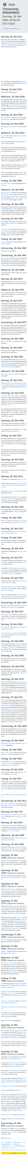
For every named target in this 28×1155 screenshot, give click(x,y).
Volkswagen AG (18, 444)
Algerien (15, 633)
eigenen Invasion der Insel (14, 1110)
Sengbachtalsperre (12, 607)
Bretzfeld (23, 1078)
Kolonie (11, 629)
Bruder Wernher (5, 1041)
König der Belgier (15, 395)
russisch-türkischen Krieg (10, 805)
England (22, 1114)
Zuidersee (16, 511)
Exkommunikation (15, 913)
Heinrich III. (22, 963)
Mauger (3, 1090)
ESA (18, 39)
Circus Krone (6, 590)
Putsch (5, 520)
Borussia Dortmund (6, 192)
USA (4, 635)
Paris (16, 924)
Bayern (3, 816)
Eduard (6, 940)
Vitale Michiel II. (18, 1030)
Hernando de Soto (6, 860)
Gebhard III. (12, 1064)
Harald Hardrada (11, 1101)
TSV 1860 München (9, 341)
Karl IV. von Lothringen (12, 831)
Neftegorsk (7, 223)
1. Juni (4, 135)
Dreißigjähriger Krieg (7, 825)
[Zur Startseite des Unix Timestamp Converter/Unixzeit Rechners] (5, 4)
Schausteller (7, 587)
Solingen (5, 605)
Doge (12, 1030)
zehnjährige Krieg (22, 682)
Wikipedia (8, 1138)
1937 (22, 429)
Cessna (11, 260)
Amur (6, 754)
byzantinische (7, 1094)
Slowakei (3, 185)
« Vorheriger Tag (7, 28)
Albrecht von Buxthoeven (8, 991)
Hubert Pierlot (6, 405)
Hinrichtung (20, 729)
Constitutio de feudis (15, 1070)
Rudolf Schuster (7, 183)
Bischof (20, 1001)
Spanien (10, 633)
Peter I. (3, 891)
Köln (16, 533)
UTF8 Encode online (19, 1146)
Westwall (8, 431)
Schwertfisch (13, 774)
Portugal (4, 633)
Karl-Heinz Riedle (8, 196)
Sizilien (17, 1096)
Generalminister (18, 921)
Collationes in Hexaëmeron (12, 928)
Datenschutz (17, 1142)
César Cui (8, 582)
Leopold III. (4, 395)
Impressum (8, 1142)
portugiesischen (12, 891)
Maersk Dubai (13, 209)
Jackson (11, 761)
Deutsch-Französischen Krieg (15, 709)
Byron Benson (21, 673)
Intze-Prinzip (22, 605)
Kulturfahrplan (16, 985)
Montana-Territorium (9, 743)
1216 (15, 1002)
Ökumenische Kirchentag (19, 135)
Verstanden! (14, 1153)
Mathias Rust (4, 258)
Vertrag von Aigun (9, 752)
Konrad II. (5, 1072)
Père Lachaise (11, 721)
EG (16, 283)
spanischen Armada (19, 847)
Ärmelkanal (17, 849)
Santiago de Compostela (8, 1086)
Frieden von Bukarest (9, 803)
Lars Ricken (21, 196)
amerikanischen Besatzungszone (14, 383)
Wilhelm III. (8, 1058)
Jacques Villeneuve (6, 229)
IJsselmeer (24, 83)
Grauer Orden (22, 479)
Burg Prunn (23, 1082)
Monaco (3, 242)
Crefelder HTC (8, 117)
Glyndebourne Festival (13, 491)
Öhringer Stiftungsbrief (16, 1066)
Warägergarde (7, 1099)
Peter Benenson (5, 363)
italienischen (18, 983)
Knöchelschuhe (5, 1014)
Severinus (16, 1128)
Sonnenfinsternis (19, 635)
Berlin (7, 137)
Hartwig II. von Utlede (12, 993)
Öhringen (22, 1063)
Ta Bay (20, 860)
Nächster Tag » (16, 28)
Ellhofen (3, 1080)
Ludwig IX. (13, 965)
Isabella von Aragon (9, 953)
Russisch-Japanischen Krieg (15, 596)
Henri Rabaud (13, 485)
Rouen (19, 1090)
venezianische (7, 1030)
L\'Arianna (17, 838)
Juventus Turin (15, 198)
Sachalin (15, 223)
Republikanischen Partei (8, 573)
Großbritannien (5, 627)
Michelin (14, 658)
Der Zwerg (18, 531)
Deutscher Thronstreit (7, 1007)
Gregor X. (19, 917)
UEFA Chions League (7, 194)
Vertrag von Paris (8, 963)
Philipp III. (3, 951)
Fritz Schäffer (5, 385)
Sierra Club (12, 647)
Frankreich (16, 431)
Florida (6, 862)
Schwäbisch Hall (10, 1082)
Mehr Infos (24, 1150)
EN (2, 1142)
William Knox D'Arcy (6, 614)
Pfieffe (21, 1080)
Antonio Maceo (5, 687)
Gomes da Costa (20, 520)
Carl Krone (13, 587)
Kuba (4, 682)
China (23, 754)
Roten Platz (22, 260)
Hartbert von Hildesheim (8, 1001)
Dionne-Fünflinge (8, 499)
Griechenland (18, 281)
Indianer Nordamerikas (12, 765)
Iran (4, 620)
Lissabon (8, 849)
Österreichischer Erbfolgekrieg (9, 814)
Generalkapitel (16, 906)
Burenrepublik (20, 627)
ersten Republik (15, 522)
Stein (7, 985)
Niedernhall (9, 1080)
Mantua (13, 840)
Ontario (19, 497)
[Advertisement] (14, 64)
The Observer (22, 359)
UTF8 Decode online (9, 1148)
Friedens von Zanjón (17, 689)
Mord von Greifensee (11, 877)
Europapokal (6, 119)
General (12, 520)
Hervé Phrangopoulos (7, 1105)
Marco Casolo (9, 1034)
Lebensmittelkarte (8, 374)
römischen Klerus (15, 1132)
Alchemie (12, 909)
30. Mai (3, 794)
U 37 (11, 412)
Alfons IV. (13, 889)
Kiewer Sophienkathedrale (17, 1119)
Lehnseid (11, 972)
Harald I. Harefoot (6, 1114)
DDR (19, 374)
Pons (9, 1057)
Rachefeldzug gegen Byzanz (11, 1037)
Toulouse (19, 1058)
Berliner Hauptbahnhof (13, 126)
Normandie (14, 970)
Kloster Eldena (8, 1020)
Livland (22, 995)
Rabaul (12, 451)
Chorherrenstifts (14, 1063)
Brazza (22, 409)
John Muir (18, 644)
